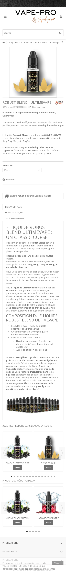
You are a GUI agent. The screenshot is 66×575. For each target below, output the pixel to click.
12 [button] (45, 476)
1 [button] (11, 476)
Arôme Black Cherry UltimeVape (17, 519)
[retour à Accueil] (4, 42)
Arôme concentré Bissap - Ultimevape (48, 519)
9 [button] (36, 476)
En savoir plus (13, 206)
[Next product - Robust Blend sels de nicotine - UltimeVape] (62, 42)
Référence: (8, 107)
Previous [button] (4, 453)
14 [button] (51, 476)
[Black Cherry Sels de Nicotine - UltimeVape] (17, 447)
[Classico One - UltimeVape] (48, 447)
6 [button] (27, 476)
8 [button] (33, 476)
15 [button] (54, 476)
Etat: (34, 107)
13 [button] (48, 476)
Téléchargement (14, 218)
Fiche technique (14, 212)
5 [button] (24, 476)
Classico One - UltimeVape (49, 464)
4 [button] (20, 476)
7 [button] (30, 476)
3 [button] (17, 476)
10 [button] (39, 476)
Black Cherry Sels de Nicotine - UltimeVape (17, 464)
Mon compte (10, 551)
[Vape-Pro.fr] (35, 16)
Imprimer (10, 179)
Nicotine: (8, 165)
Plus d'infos (49, 568)
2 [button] (14, 476)
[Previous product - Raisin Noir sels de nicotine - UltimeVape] (60, 42)
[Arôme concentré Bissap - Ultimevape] (48, 502)
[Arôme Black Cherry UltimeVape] (17, 502)
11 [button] (42, 476)
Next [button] (62, 453)
